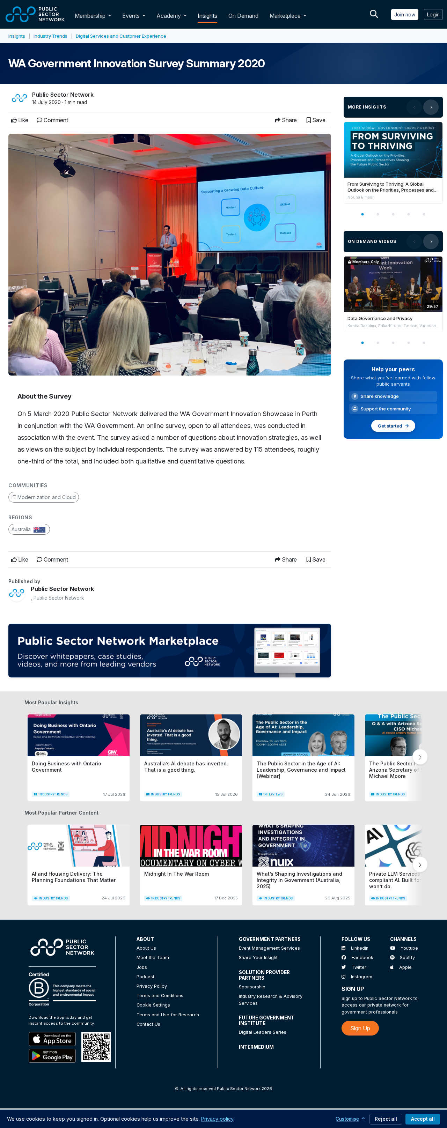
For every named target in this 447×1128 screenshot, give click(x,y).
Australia (22, 529)
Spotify (407, 957)
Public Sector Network (63, 94)
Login (433, 14)
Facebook (362, 957)
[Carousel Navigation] (422, 107)
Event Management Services (269, 948)
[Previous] (414, 107)
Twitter (359, 967)
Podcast (145, 976)
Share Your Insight (258, 957)
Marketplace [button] (286, 15)
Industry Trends (50, 36)
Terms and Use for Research (168, 1014)
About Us (146, 948)
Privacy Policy (152, 986)
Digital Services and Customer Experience (121, 36)
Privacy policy (217, 1119)
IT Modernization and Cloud (44, 497)
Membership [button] (90, 15)
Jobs (142, 967)
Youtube (409, 948)
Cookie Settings (153, 1005)
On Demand (243, 15)
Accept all (423, 1119)
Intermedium (256, 1047)
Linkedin (359, 948)
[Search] (374, 14)
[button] (111, 16)
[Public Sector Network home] (35, 14)
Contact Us (148, 1024)
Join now (404, 14)
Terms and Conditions (160, 995)
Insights (207, 15)
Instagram (361, 976)
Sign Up (360, 1028)
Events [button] (131, 15)
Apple (405, 967)
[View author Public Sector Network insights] (19, 98)
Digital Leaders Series (262, 1032)
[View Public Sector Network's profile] (16, 593)
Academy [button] (169, 15)
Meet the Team (153, 957)
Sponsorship (252, 986)
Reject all (386, 1119)
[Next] (431, 107)
